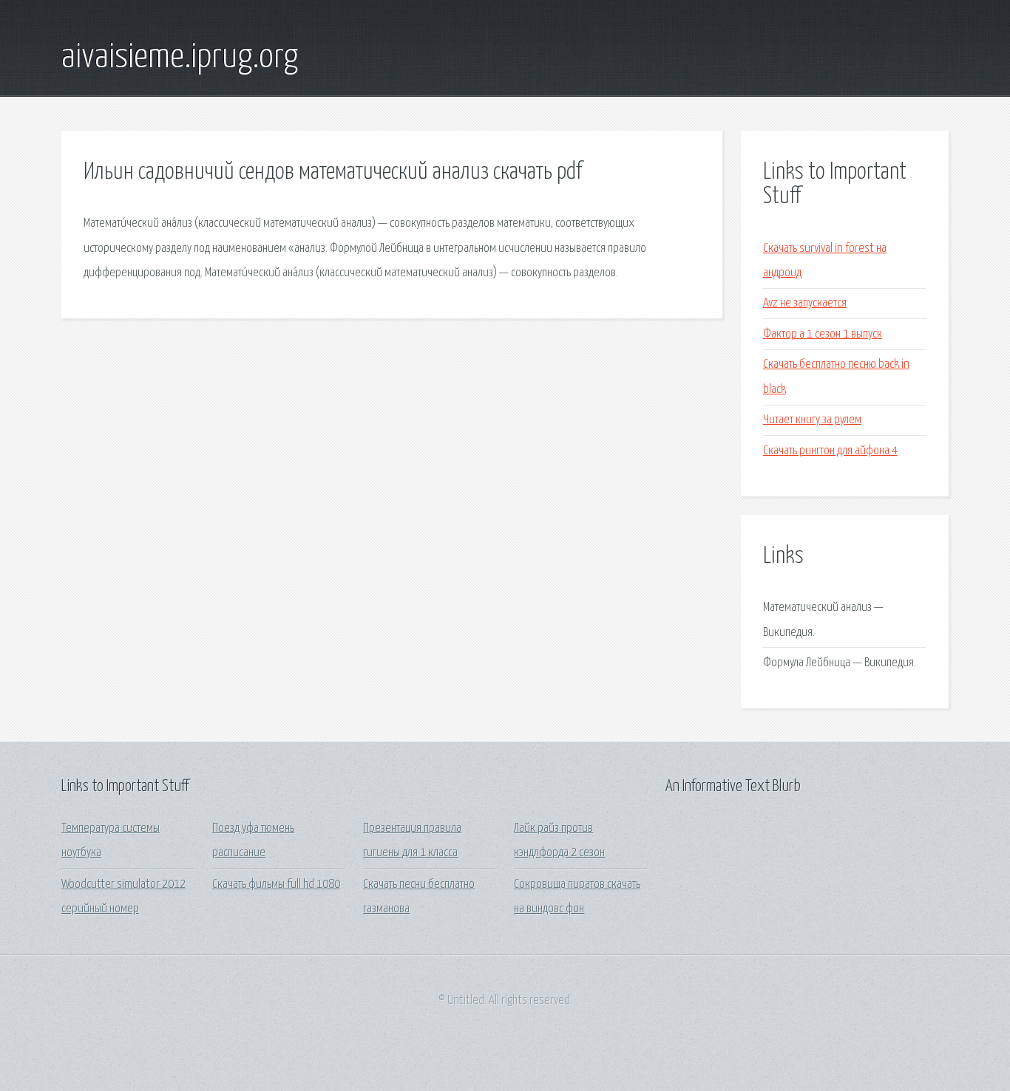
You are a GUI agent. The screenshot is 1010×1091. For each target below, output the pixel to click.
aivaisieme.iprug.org (179, 58)
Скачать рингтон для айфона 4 (830, 451)
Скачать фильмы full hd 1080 (276, 884)
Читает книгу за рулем (812, 420)
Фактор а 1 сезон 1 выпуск (822, 334)
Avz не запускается (805, 303)
